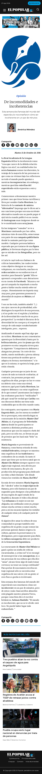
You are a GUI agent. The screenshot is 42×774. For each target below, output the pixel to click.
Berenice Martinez (9, 705)
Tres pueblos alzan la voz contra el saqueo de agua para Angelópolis (20, 662)
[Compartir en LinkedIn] (31, 145)
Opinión (21, 96)
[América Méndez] (11, 127)
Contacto (20, 761)
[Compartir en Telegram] (17, 145)
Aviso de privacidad (32, 761)
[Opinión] (21, 22)
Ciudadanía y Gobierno (24, 705)
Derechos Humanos (18, 740)
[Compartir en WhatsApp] (12, 145)
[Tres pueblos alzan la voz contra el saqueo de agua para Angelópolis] (21, 647)
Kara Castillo (7, 669)
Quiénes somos (14, 758)
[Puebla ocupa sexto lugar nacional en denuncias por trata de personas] (21, 718)
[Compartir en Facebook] (3, 145)
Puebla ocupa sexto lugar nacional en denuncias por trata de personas (20, 733)
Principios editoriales (28, 758)
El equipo (12, 761)
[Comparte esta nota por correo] (22, 145)
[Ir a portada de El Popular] (21, 10)
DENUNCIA (35, 3)
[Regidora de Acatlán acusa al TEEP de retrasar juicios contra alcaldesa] (21, 683)
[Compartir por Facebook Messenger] (26, 145)
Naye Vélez (6, 740)
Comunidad (17, 669)
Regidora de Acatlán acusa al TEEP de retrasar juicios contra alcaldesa (19, 698)
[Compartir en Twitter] (8, 145)
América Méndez (26, 130)
